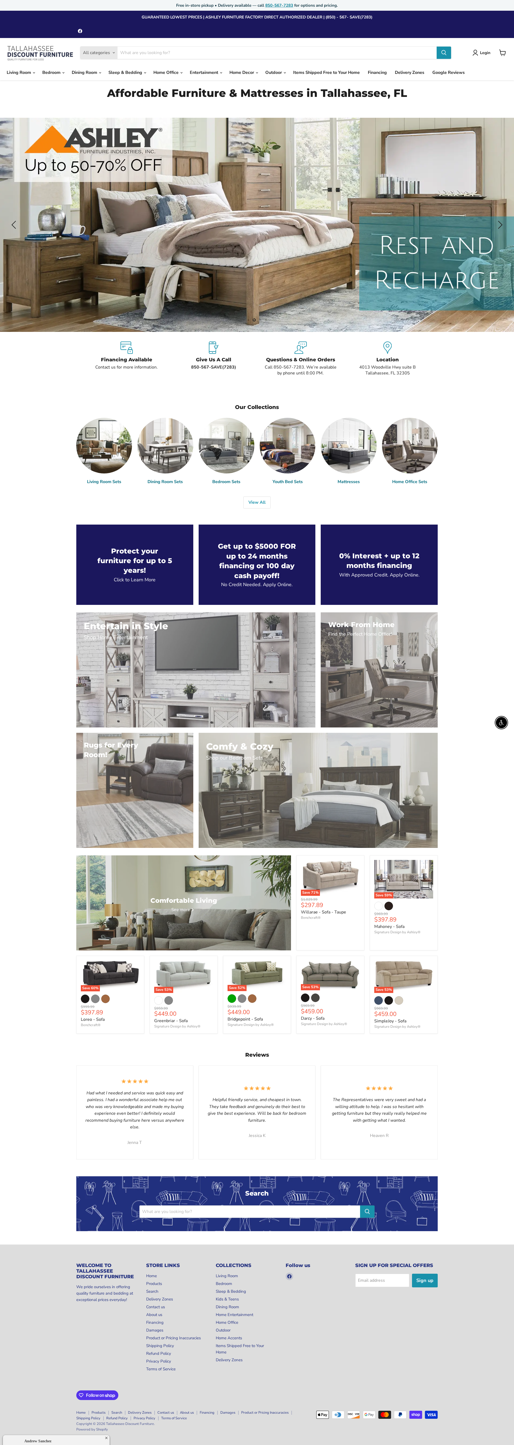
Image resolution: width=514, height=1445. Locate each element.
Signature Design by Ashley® (397, 932)
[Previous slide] (14, 224)
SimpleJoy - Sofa (390, 1021)
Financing (377, 72)
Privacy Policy (158, 1361)
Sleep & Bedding (125, 72)
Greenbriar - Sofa (171, 1021)
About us (154, 1314)
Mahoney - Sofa (389, 927)
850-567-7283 (279, 5)
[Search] (444, 53)
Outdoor (274, 72)
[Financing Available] (126, 359)
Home (151, 1276)
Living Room (19, 72)
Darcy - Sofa (312, 1018)
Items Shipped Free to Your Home (326, 72)
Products (154, 1283)
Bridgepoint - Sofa (245, 1019)
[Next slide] (499, 224)
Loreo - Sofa (93, 1019)
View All (257, 502)
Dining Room (85, 72)
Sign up (424, 1280)
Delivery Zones (409, 72)
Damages (154, 1330)
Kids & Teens (227, 1299)
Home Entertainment (234, 1314)
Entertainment (204, 72)
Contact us (155, 1307)
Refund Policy (158, 1353)
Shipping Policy (160, 1345)
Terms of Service (161, 1369)
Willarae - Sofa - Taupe (323, 912)
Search (152, 1291)
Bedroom (52, 72)
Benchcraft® (311, 917)
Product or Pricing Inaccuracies (173, 1338)
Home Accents (229, 1338)
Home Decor (242, 72)
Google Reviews (448, 72)
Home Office (166, 72)
